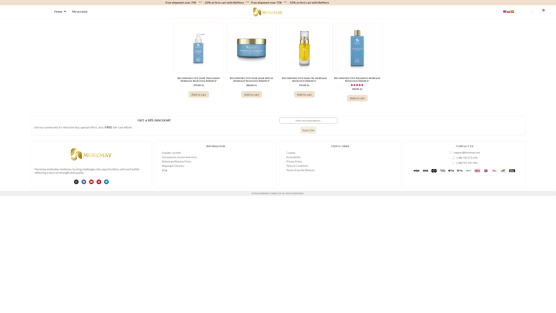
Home (58, 11)
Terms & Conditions (297, 165)
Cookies (291, 152)
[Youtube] (91, 182)
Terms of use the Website (300, 170)
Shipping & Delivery (173, 165)
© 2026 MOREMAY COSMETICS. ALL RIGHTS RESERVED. (278, 193)
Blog (164, 170)
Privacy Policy (294, 161)
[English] (505, 11)
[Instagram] (76, 182)
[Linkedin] (106, 182)
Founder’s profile (171, 152)
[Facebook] (84, 182)
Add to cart (198, 94)
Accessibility (293, 157)
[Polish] (508, 11)
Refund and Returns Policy (176, 161)
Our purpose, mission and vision (179, 157)
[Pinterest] (99, 182)
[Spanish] (512, 11)
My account (79, 11)
